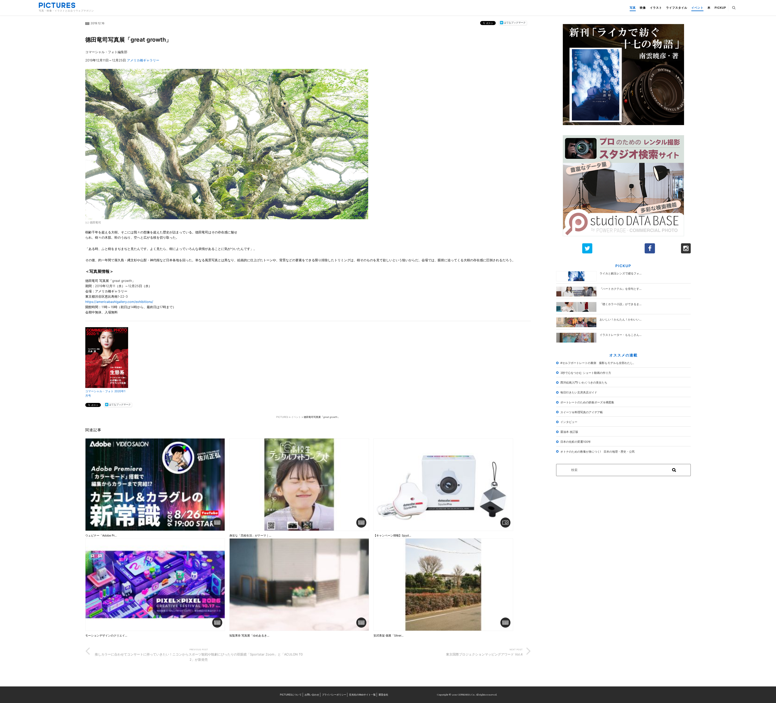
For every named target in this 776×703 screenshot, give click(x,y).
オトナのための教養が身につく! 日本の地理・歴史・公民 (597, 451)
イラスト (656, 7)
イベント (697, 7)
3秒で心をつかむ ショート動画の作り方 (585, 372)
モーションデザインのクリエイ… (106, 635)
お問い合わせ (312, 694)
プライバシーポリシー (334, 694)
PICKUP (720, 7)
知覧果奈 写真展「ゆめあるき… (249, 635)
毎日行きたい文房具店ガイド (578, 392)
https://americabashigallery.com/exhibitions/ (119, 302)
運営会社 (383, 694)
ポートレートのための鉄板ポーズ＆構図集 (587, 402)
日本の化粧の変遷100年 (575, 441)
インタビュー (568, 422)
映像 (643, 7)
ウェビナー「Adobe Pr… (101, 535)
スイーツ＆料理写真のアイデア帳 (581, 412)
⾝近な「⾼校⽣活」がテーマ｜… (250, 535)
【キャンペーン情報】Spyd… (392, 535)
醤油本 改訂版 (569, 431)
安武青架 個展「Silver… (388, 635)
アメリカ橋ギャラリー (143, 60)
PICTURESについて (291, 694)
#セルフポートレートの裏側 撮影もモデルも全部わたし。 (598, 363)
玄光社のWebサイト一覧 (362, 694)
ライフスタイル (676, 7)
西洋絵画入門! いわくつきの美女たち (583, 382)
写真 (633, 7)
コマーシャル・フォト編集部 (106, 52)
